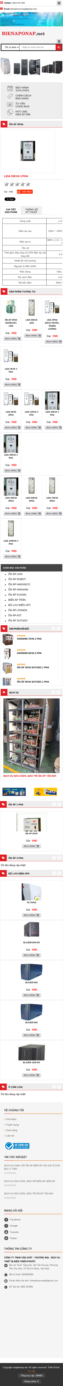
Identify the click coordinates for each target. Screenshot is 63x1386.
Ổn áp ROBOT (17, 579)
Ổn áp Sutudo (18, 620)
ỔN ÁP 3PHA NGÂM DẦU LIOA (11, 323)
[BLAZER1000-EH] (31, 936)
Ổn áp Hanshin (18, 589)
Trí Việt (31, 1371)
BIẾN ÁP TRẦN (17, 599)
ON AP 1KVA (31, 833)
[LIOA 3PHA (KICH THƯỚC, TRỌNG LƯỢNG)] (52, 314)
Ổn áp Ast (15, 615)
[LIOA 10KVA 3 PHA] (31, 406)
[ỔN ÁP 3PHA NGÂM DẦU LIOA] (11, 314)
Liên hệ (10, 1135)
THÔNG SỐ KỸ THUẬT (31, 210)
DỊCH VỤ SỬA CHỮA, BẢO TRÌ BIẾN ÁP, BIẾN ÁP (29, 1181)
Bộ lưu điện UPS (19, 605)
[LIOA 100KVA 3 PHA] (11, 535)
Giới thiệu (11, 1119)
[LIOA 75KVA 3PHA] (52, 493)
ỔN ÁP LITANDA (17, 610)
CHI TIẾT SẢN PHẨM (11, 210)
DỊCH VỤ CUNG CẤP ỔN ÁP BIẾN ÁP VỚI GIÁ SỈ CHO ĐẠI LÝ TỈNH (32, 1167)
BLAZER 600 (31, 982)
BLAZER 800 (31, 1022)
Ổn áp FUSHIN (17, 594)
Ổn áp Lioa (15, 574)
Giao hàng (11, 1130)
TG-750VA (31, 902)
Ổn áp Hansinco (19, 584)
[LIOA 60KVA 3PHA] (31, 493)
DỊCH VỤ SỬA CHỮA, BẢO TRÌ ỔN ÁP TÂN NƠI (28, 1193)
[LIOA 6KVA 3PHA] (11, 406)
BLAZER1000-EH (31, 942)
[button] (53, 692)
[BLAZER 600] (31, 980)
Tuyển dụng (12, 1124)
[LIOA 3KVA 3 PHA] (11, 362)
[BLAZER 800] (31, 1020)
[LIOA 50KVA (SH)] (31, 315)
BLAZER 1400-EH (31, 1062)
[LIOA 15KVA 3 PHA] (28, 151)
